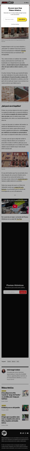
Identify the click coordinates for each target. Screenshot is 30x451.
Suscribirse (22, 19)
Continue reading (15, 24)
